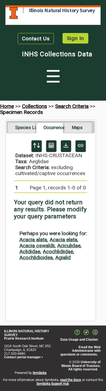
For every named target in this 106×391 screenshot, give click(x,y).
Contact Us (36, 38)
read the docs (70, 380)
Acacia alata (33, 239)
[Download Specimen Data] (66, 146)
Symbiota (39, 373)
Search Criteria (72, 106)
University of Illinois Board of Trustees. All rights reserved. (81, 366)
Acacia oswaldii (37, 245)
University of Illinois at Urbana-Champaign (14, 13)
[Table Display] (51, 146)
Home (7, 106)
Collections (34, 106)
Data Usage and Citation (79, 339)
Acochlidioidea (36, 257)
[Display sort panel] (36, 146)
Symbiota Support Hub (52, 384)
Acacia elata (63, 239)
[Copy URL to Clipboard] (80, 146)
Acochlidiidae (58, 251)
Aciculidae (68, 245)
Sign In (75, 38)
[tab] (21, 128)
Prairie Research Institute (24, 338)
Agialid (63, 257)
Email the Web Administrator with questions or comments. (80, 351)
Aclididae (29, 251)
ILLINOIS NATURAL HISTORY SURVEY (26, 333)
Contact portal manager (22, 357)
